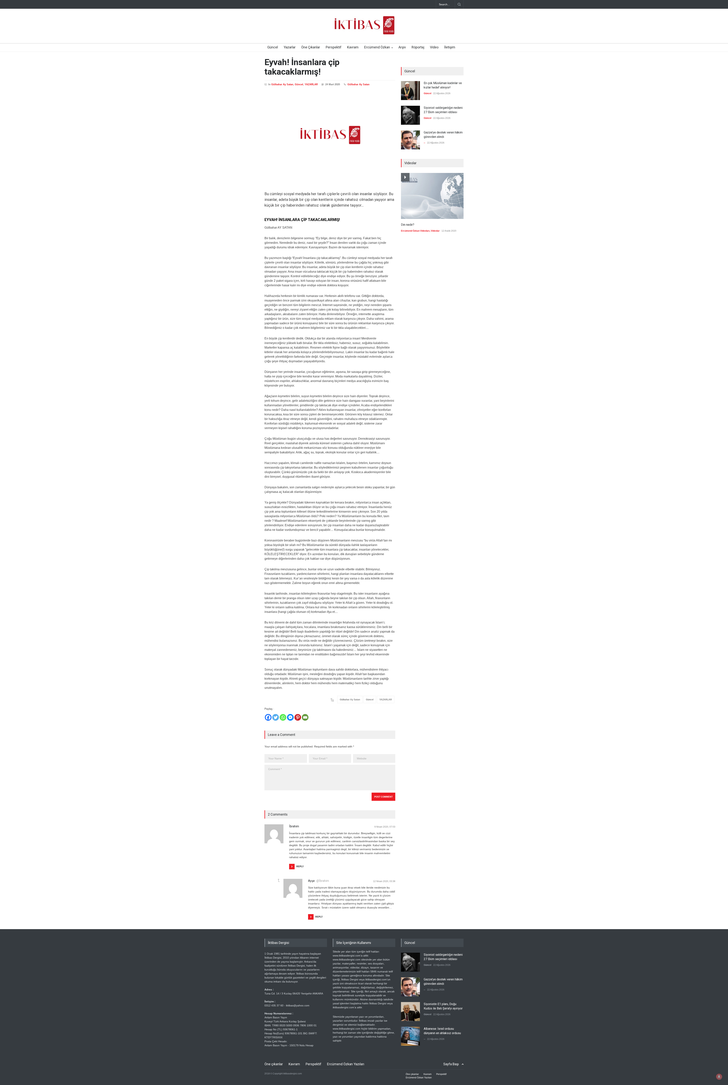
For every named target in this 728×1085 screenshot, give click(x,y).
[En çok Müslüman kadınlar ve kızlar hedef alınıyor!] (410, 90)
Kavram (353, 47)
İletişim (449, 47)
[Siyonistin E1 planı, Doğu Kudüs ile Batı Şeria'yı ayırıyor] (410, 1011)
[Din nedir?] (432, 196)
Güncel (272, 47)
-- (424, 142)
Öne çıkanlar (273, 1064)
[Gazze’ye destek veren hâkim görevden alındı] (410, 139)
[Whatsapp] (283, 717)
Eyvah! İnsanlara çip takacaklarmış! (302, 67)
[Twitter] (275, 717)
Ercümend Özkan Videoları (415, 231)
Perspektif (333, 47)
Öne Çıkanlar (310, 47)
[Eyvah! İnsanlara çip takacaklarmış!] (329, 135)
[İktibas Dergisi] (364, 28)
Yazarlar (290, 47)
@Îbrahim (322, 881)
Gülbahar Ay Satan (282, 84)
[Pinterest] (297, 717)
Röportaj (418, 47)
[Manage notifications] (719, 1077)
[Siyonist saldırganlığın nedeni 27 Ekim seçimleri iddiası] (410, 115)
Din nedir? (407, 224)
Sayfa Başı (451, 1064)
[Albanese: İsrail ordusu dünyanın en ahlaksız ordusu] (410, 1036)
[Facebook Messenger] (290, 717)
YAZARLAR (311, 84)
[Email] (305, 717)
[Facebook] (268, 717)
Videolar (435, 231)
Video (434, 47)
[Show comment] (279, 880)
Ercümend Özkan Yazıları (345, 1064)
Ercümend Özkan (377, 47)
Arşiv (402, 47)
